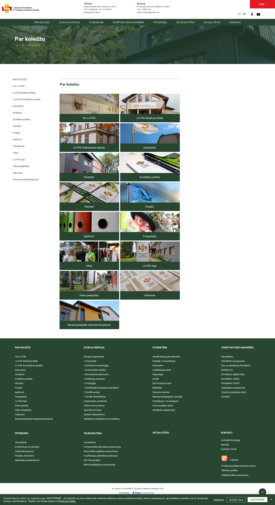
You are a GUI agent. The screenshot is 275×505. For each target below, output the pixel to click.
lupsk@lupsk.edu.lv (92, 12)
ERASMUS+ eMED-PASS (233, 374)
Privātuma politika (67, 501)
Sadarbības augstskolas (233, 387)
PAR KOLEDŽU (20, 79)
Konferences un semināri (27, 447)
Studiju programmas (94, 356)
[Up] (262, 492)
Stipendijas (157, 374)
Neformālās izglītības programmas (101, 451)
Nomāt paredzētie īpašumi (26, 179)
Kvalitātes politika (21, 119)
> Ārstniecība (90, 361)
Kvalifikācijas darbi (161, 370)
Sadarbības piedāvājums (27, 460)
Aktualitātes (21, 442)
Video (15, 153)
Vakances (17, 173)
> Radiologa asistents (94, 379)
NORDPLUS (227, 370)
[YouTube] (258, 14)
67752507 (107, 9)
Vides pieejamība (21, 166)
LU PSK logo (19, 159)
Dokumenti (18, 106)
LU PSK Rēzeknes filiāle (24, 93)
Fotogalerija (19, 146)
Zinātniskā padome (24, 451)
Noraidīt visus (236, 499)
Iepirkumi (17, 139)
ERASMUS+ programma (233, 361)
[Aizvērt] (271, 499)
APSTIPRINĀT (257, 499)
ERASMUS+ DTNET (230, 383)
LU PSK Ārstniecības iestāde (26, 99)
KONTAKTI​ (226, 432)
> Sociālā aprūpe (92, 392)
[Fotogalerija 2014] (17, 45)
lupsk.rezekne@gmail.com (148, 12)
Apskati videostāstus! (94, 414)
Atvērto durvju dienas (94, 405)
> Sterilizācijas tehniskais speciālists (101, 387)
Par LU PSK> (19, 86)
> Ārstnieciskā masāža (95, 370)
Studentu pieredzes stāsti (233, 392)
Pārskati (17, 126)
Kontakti (225, 396)
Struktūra (17, 113)
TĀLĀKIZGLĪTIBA (93, 433)
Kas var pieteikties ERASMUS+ (236, 365)
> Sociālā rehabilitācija (95, 396)
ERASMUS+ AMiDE (230, 379)
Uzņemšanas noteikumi (95, 401)
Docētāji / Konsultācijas (164, 361)
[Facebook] (252, 14)
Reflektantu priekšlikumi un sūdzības (102, 419)
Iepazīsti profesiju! (93, 410)
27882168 (146, 9)
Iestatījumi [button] (219, 499)
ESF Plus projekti (92, 460)
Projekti (16, 133)
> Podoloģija (90, 383)
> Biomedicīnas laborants (96, 374)
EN (244, 13)
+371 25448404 (91, 9)
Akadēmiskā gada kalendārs (166, 356)
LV (239, 13)
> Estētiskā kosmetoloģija (96, 365)
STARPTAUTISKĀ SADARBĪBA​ (237, 347)
